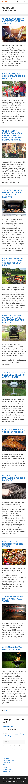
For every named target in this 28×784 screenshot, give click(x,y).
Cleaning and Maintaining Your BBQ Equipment (13, 478)
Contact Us (6, 762)
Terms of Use (7, 769)
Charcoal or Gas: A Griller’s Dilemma (12, 648)
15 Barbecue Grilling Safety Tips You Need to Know (13, 21)
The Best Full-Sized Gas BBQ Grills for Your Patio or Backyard (12, 193)
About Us (6, 758)
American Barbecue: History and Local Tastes (12, 599)
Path (11, 726)
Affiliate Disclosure (8, 771)
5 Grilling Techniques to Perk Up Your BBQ (13, 431)
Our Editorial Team (8, 760)
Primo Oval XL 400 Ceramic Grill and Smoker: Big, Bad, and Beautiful (13, 319)
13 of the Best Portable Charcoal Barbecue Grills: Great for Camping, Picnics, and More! (12, 135)
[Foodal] (4, 1)
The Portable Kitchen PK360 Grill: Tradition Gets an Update (13, 375)
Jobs (4, 765)
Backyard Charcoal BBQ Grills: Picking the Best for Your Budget (12, 261)
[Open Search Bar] (18, 1)
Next (8, 711)
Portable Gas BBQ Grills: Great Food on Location (13, 76)
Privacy (5, 767)
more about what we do (18, 749)
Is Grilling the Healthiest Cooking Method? (12, 544)
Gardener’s (6, 726)
